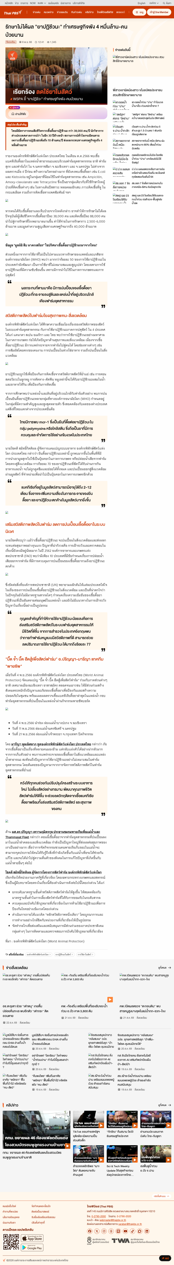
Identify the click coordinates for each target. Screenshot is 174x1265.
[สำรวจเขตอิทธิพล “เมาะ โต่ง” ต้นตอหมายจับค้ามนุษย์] (88, 1154)
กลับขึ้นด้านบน (160, 1196)
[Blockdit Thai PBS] (139, 1231)
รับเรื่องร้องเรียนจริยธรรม (43, 1217)
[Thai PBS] (13, 12)
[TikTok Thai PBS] (132, 1231)
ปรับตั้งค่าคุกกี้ (38, 1222)
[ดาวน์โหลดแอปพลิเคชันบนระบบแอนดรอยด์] (32, 1247)
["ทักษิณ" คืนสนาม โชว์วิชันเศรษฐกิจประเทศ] (122, 1119)
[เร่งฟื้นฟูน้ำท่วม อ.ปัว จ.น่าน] (155, 1154)
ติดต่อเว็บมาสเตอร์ (40, 1211)
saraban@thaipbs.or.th (130, 1224)
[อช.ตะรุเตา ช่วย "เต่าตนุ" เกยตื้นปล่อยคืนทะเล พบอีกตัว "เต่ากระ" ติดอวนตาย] (28, 987)
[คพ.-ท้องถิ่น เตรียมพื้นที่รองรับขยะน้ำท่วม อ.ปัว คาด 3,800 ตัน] (87, 987)
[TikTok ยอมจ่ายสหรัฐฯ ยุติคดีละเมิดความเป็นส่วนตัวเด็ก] (88, 1119)
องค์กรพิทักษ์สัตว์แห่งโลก (38, 954)
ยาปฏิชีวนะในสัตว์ (63, 954)
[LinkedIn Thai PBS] (147, 1231)
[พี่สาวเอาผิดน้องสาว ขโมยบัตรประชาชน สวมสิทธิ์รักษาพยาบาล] (141, 70)
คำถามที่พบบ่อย (10, 1211)
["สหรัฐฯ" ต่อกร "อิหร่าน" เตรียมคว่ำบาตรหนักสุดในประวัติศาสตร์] (121, 117)
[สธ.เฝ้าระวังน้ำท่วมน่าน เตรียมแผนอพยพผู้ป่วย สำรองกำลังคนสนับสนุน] (102, 1081)
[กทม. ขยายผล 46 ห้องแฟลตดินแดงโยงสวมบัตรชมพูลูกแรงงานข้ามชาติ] (36, 1130)
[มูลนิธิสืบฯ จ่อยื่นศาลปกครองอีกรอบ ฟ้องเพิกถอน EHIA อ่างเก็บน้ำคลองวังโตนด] (16, 1040)
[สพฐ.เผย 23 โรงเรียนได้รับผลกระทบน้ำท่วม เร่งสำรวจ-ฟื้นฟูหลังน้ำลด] (121, 198)
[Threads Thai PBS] (111, 1231)
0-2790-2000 (99, 1216)
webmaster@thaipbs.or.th (113, 1220)
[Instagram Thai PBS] (104, 1231)
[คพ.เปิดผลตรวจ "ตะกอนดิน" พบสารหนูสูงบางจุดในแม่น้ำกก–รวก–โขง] (145, 987)
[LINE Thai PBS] (118, 1231)
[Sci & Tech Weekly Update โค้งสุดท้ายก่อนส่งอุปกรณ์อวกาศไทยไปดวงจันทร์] (122, 1154)
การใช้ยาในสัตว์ (84, 954)
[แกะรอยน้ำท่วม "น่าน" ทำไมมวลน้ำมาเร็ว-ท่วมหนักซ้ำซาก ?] (121, 105)
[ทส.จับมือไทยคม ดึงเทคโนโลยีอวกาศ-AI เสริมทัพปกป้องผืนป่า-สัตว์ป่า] (102, 1061)
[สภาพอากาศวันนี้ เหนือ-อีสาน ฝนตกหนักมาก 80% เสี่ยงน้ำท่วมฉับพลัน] (121, 143)
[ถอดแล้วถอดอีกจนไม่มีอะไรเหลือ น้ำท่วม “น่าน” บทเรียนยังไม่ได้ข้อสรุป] (121, 158)
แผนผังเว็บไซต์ (9, 1206)
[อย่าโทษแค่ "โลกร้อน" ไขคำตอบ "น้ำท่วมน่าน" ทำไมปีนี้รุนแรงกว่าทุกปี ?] (16, 1061)
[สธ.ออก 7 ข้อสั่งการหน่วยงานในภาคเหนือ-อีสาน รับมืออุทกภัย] (121, 186)
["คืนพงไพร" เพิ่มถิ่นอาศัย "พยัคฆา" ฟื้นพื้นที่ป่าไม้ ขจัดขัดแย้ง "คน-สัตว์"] (16, 1081)
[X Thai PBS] (97, 1231)
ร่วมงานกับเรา (9, 1222)
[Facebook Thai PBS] (89, 1231)
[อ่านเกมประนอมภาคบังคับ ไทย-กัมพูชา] (155, 1119)
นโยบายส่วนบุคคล (11, 1217)
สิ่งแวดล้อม (10, 42)
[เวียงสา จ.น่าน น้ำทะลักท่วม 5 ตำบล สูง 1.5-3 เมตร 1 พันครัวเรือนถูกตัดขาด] (121, 129)
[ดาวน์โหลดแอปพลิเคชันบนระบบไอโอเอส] (32, 1238)
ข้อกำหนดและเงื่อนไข (41, 1206)
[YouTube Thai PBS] (125, 1231)
